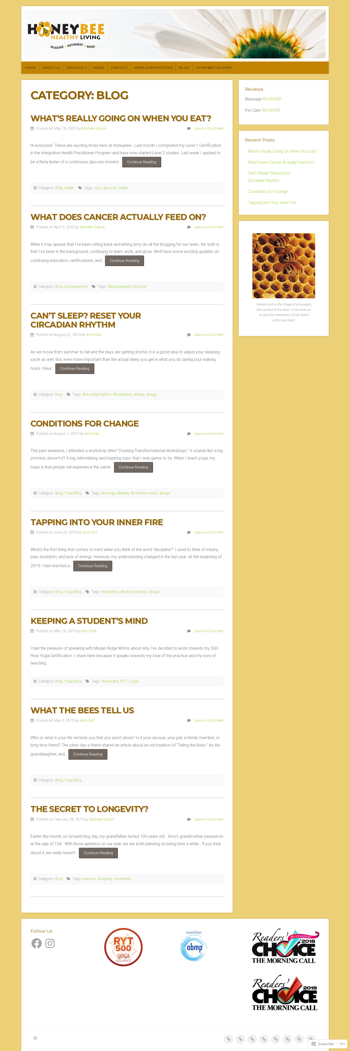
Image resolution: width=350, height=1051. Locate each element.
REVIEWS (271, 99)
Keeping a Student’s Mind (88, 621)
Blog (184, 67)
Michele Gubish (94, 128)
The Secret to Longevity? (89, 809)
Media (98, 67)
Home (30, 67)
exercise (89, 879)
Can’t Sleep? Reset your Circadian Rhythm (85, 320)
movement (122, 879)
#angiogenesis (119, 286)
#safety (123, 493)
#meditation (122, 394)
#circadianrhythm (97, 394)
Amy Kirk (94, 335)
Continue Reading (139, 163)
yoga (134, 681)
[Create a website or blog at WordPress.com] (35, 1038)
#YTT (124, 681)
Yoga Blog (72, 493)
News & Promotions (153, 67)
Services (75, 67)
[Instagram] (50, 943)
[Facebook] (36, 943)
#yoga (151, 394)
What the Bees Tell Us (82, 710)
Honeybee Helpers (214, 67)
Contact (119, 67)
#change (108, 493)
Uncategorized (76, 286)
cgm (97, 188)
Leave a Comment (208, 128)
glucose (109, 188)
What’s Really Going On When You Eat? (120, 118)
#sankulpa (109, 681)
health (69, 188)
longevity (105, 879)
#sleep (139, 394)
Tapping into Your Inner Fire (96, 522)
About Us (51, 67)
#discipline (110, 592)
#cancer (140, 286)
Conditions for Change (84, 423)
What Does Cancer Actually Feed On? (118, 217)
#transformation (144, 493)
